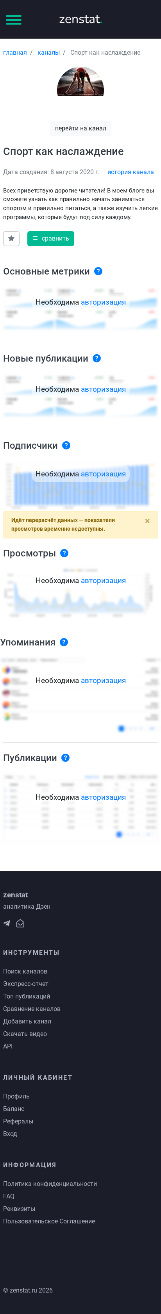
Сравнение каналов (32, 1009)
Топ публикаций (26, 996)
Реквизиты (19, 1208)
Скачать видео (25, 1034)
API (8, 1046)
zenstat (80, 19)
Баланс (13, 1109)
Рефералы (18, 1121)
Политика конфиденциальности (50, 1183)
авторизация (103, 302)
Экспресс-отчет (25, 984)
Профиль (16, 1096)
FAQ (8, 1196)
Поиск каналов (25, 971)
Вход (10, 1133)
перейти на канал (80, 128)
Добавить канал (27, 1021)
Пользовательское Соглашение (49, 1221)
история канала (130, 172)
